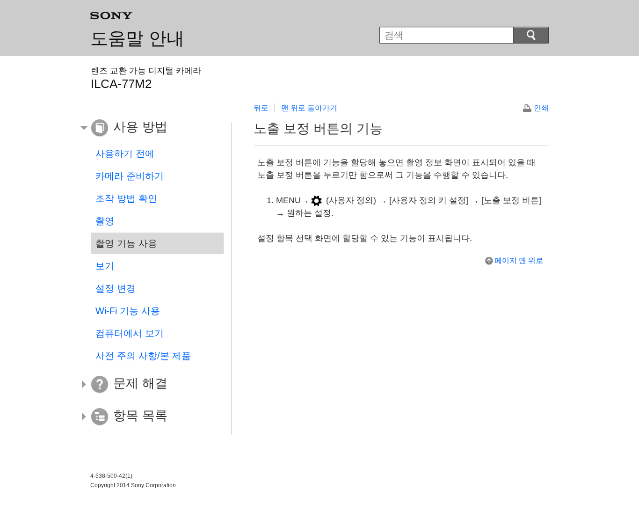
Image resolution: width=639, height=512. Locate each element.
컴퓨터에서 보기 (129, 333)
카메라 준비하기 (129, 176)
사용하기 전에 (124, 153)
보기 (104, 266)
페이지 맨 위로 (518, 260)
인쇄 (541, 108)
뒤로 (261, 108)
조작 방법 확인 (126, 198)
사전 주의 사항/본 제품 (143, 356)
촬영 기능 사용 (126, 243)
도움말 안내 (137, 38)
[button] (150, 128)
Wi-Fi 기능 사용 (127, 311)
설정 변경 (115, 288)
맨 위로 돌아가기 (309, 108)
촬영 (104, 221)
